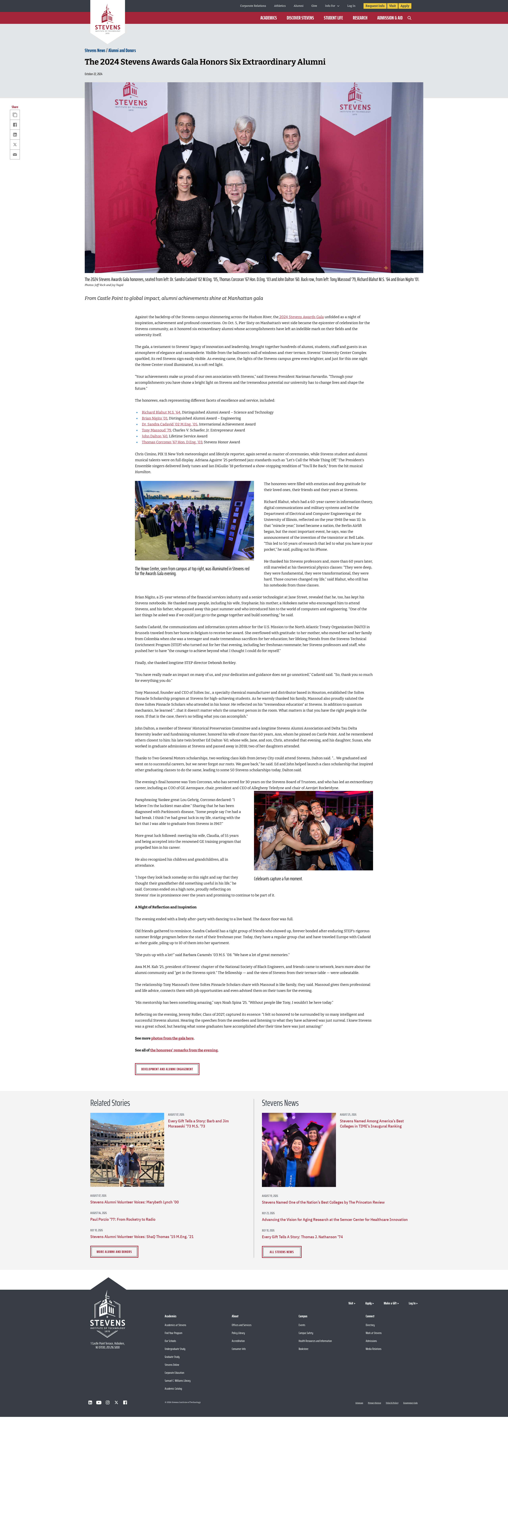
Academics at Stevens (175, 1324)
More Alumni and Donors (114, 1252)
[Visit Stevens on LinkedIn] (90, 1402)
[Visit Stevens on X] (116, 1402)
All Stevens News (282, 1252)
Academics (268, 18)
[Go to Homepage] (107, 23)
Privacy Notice (374, 1403)
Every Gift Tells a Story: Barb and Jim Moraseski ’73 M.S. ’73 (198, 1123)
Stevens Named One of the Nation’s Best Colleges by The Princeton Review (323, 1202)
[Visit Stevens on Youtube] (98, 1402)
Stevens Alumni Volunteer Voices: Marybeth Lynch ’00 (134, 1202)
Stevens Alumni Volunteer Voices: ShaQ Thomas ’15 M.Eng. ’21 (142, 1236)
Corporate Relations (253, 6)
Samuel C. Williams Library (177, 1380)
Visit (392, 6)
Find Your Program (173, 1332)
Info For (330, 6)
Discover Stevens (300, 18)
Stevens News (95, 50)
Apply (404, 6)
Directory (370, 1324)
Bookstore (303, 1348)
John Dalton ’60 (154, 436)
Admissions (371, 1340)
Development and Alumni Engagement (167, 1069)
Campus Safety (306, 1332)
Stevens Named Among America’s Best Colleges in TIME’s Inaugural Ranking (372, 1123)
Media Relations (373, 1348)
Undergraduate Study (175, 1348)
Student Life (333, 18)
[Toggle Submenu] (338, 6)
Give (314, 6)
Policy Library (238, 1332)
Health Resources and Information (315, 1340)
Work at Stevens (374, 1332)
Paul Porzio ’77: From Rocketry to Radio (122, 1219)
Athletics (280, 6)
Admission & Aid (390, 18)
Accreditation (238, 1340)
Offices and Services (241, 1324)
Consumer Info (239, 1348)
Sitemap (359, 1403)
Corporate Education (174, 1372)
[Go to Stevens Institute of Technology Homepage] (107, 1314)
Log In (351, 6)
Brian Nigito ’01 (154, 418)
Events (302, 1324)
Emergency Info (410, 1403)
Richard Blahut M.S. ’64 (161, 412)
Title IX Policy (392, 1403)
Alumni (298, 6)
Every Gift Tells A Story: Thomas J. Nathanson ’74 (302, 1236)
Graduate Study (172, 1356)
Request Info (375, 6)
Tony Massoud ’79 (156, 430)
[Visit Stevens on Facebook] (125, 1402)
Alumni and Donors (122, 50)
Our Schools (170, 1340)
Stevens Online (172, 1364)
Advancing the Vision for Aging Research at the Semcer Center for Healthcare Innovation (335, 1219)
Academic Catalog (173, 1388)
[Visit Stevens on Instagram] (107, 1402)
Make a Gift (390, 1303)
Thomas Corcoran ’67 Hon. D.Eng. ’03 (172, 442)
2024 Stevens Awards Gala (301, 317)
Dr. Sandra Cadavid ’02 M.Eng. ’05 (169, 424)
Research (360, 18)
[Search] (409, 17)
